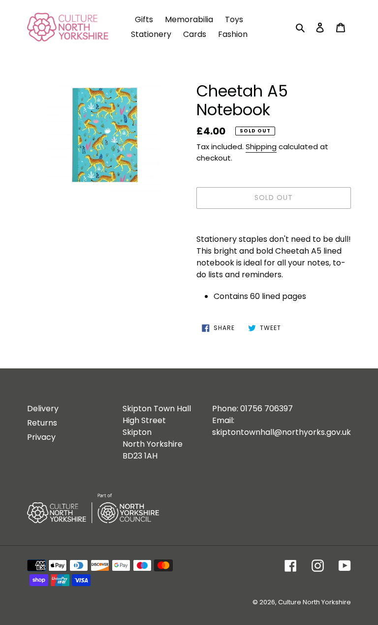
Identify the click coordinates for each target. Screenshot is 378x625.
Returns (42, 422)
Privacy (41, 437)
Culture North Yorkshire (314, 602)
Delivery (43, 408)
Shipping (261, 146)
